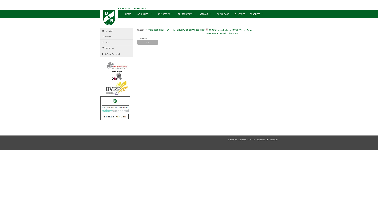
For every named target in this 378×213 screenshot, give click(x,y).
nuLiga (108, 36)
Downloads (223, 14)
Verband (204, 14)
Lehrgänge (239, 14)
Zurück (148, 42)
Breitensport (185, 14)
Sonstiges (255, 14)
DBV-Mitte (109, 48)
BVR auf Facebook (112, 54)
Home (128, 14)
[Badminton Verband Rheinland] (109, 24)
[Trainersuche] (115, 119)
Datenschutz (272, 139)
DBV (107, 42)
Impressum (260, 139)
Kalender (109, 31)
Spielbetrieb (164, 14)
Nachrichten (142, 14)
